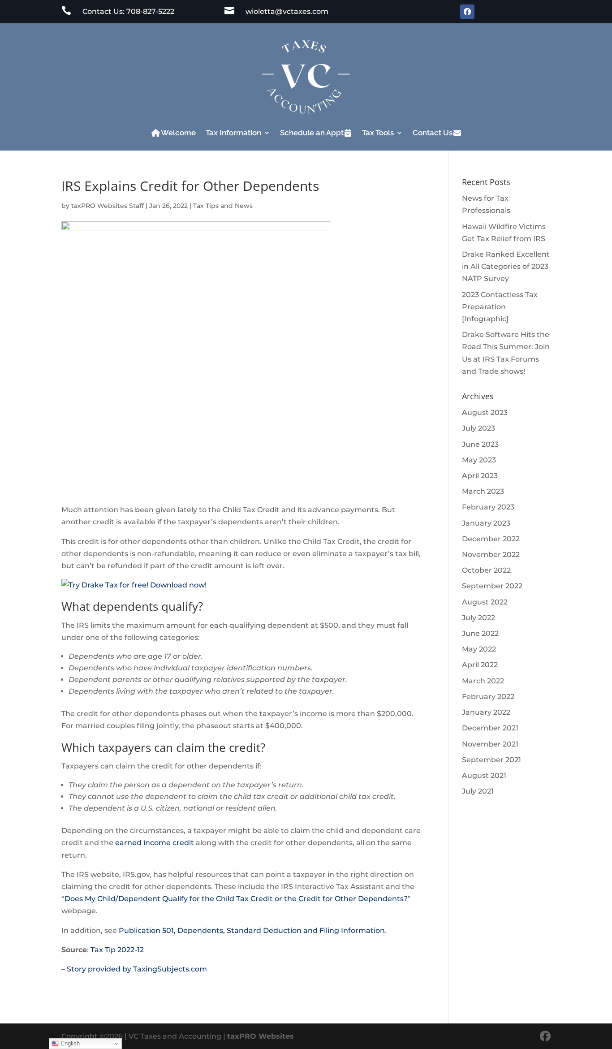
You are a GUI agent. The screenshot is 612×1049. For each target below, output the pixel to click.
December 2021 (490, 728)
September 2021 (491, 759)
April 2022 (480, 664)
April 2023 (480, 475)
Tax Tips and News (223, 206)
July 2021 (478, 791)
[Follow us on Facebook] (545, 1036)
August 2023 (485, 412)
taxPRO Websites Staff (107, 206)
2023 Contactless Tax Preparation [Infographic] (500, 306)
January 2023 (486, 523)
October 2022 (486, 570)
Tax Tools (378, 132)
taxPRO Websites (260, 1036)
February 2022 (488, 696)
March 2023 (483, 491)
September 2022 (492, 586)
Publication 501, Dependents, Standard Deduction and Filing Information (252, 930)
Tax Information (233, 132)
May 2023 (479, 460)
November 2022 (491, 554)
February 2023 (488, 507)
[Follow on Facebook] (467, 11)
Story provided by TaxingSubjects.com (137, 969)
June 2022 (480, 633)
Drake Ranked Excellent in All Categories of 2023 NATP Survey (506, 266)
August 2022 (485, 602)
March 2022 (483, 681)
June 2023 (480, 444)
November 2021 (490, 744)
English (69, 1043)
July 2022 (478, 617)
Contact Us (433, 132)
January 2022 (486, 712)
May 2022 (479, 649)
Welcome (178, 132)
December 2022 (491, 539)
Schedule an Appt (312, 132)
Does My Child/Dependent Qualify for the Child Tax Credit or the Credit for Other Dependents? (236, 898)
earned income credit (154, 842)
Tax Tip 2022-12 (117, 949)
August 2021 (484, 775)
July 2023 (478, 428)
